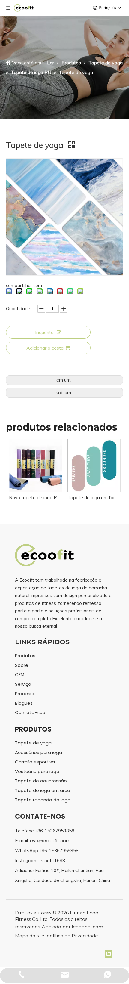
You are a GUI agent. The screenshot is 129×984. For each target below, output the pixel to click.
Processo (25, 693)
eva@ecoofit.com (50, 840)
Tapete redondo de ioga (42, 800)
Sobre (21, 665)
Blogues (24, 703)
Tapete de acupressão (41, 781)
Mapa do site (29, 936)
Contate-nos (30, 712)
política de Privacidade (72, 936)
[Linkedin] (108, 953)
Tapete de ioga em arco (42, 790)
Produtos (25, 655)
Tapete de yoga (33, 743)
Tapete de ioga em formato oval (94, 497)
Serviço (23, 684)
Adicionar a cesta (45, 348)
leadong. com (87, 927)
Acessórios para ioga (38, 752)
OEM (19, 674)
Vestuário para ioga (37, 771)
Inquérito (44, 332)
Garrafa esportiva (35, 762)
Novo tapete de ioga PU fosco (35, 497)
